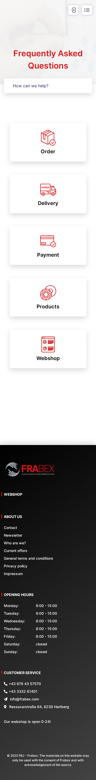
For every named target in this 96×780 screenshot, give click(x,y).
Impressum (13, 573)
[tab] (48, 142)
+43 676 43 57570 (25, 683)
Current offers (15, 550)
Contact (10, 527)
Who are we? (15, 543)
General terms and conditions (28, 558)
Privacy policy (15, 566)
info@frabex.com (24, 699)
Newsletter (13, 535)
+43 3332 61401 (23, 691)
